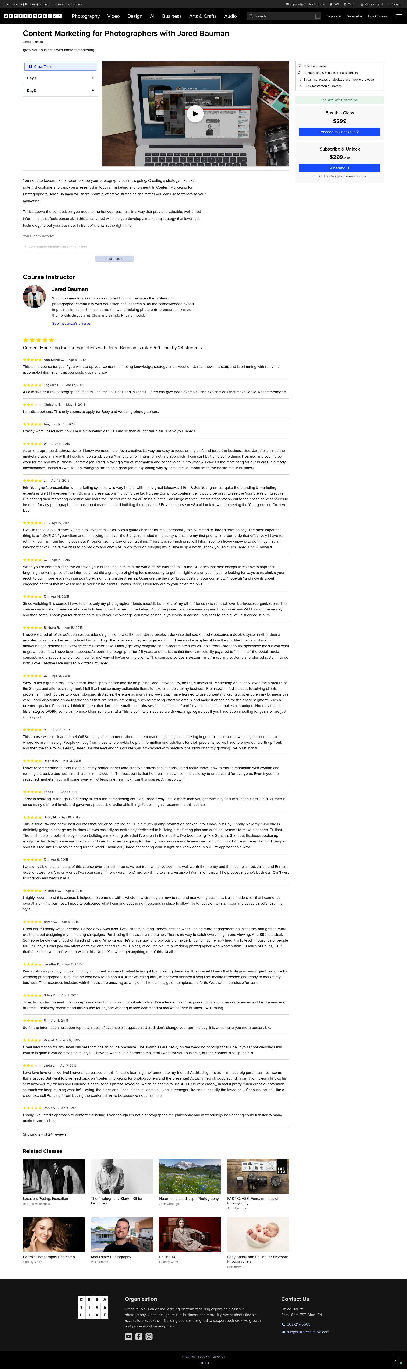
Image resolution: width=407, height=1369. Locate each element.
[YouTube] (128, 1336)
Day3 (31, 90)
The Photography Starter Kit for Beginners (116, 1201)
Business (172, 16)
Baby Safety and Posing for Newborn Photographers (257, 1259)
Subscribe (354, 16)
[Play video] (195, 113)
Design (134, 16)
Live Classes (377, 16)
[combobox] (284, 16)
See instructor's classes (71, 323)
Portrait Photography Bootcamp (49, 1256)
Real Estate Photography (111, 1256)
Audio (230, 16)
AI (152, 16)
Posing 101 (167, 1256)
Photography (86, 16)
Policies (203, 1363)
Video (113, 16)
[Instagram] (149, 1336)
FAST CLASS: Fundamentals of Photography (252, 1201)
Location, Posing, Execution (45, 1198)
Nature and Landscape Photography (189, 1198)
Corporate (333, 16)
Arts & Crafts (203, 16)
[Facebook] (139, 1336)
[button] (397, 1359)
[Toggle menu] (399, 16)
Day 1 (31, 78)
